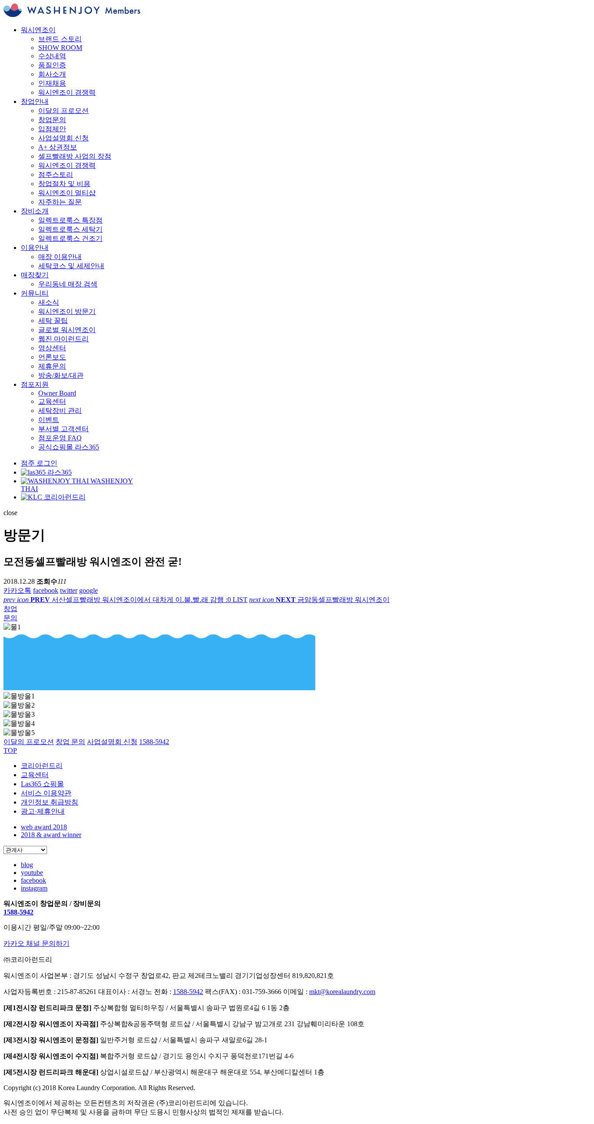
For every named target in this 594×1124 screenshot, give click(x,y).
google (88, 590)
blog (27, 864)
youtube (32, 872)
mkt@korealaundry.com (342, 991)
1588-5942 (18, 912)
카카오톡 (17, 590)
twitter (68, 590)
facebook (45, 590)
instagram (34, 888)
